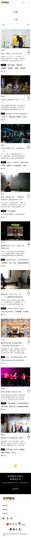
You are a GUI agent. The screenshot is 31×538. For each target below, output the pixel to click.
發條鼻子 (10, 68)
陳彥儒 (3, 388)
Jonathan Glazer (11, 260)
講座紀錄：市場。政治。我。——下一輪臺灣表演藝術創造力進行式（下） (12, 296)
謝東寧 (3, 434)
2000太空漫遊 (11, 403)
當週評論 (3, 68)
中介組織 (25, 311)
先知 (10, 263)
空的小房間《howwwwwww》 (12, 53)
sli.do (21, 308)
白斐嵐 (3, 50)
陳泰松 (3, 145)
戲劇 (2, 114)
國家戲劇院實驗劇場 (23, 263)
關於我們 (5, 505)
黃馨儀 (3, 96)
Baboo (9, 162)
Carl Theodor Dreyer (7, 214)
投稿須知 (5, 513)
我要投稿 (15, 489)
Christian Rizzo (20, 214)
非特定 (3, 65)
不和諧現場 (18, 311)
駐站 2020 (9, 114)
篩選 (16, 20)
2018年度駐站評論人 (22, 403)
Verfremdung (24, 162)
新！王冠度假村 (16, 165)
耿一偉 (13, 452)
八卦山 (25, 117)
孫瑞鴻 (3, 165)
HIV (25, 357)
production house (12, 308)
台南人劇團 (9, 449)
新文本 (16, 449)
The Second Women (7, 311)
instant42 (4, 117)
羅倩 (2, 193)
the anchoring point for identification (12, 360)
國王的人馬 (12, 406)
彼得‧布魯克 (11, 65)
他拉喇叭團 (4, 406)
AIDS (7, 357)
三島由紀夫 (4, 263)
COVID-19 (16, 162)
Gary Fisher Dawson (16, 357)
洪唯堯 (24, 165)
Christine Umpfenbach (20, 114)
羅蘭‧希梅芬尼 (5, 452)
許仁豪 (3, 340)
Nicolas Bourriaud (23, 260)
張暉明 (9, 165)
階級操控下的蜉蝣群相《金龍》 (12, 438)
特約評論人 (20, 65)
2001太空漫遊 (11, 211)
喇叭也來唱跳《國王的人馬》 (11, 392)
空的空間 (22, 68)
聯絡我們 (5, 509)
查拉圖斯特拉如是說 (22, 406)
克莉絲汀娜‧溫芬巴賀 (15, 117)
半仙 (14, 263)
